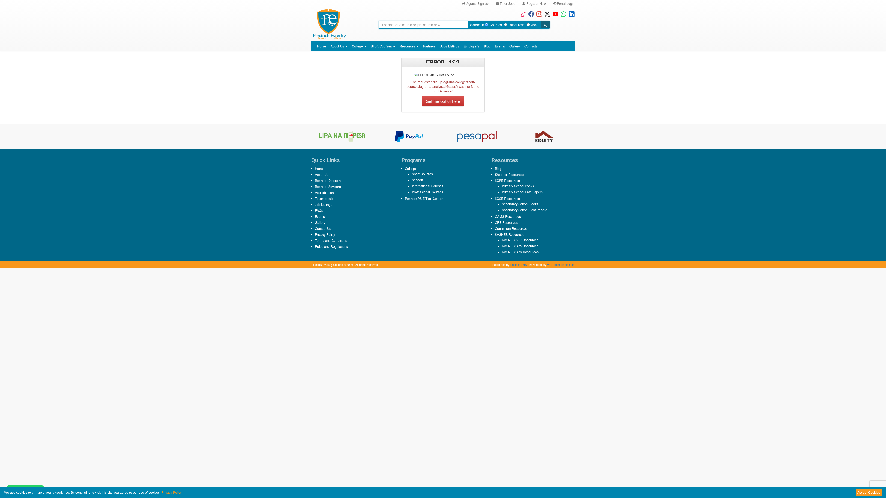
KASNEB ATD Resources (520, 239)
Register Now (535, 3)
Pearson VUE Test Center (424, 198)
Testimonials (324, 198)
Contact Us (323, 228)
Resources (516, 24)
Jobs (534, 24)
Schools (417, 180)
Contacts (530, 46)
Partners (429, 46)
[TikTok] (522, 14)
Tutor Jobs (507, 3)
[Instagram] (538, 14)
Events (500, 46)
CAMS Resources (508, 216)
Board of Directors (328, 180)
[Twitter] (546, 14)
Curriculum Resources (511, 228)
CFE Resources (506, 222)
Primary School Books (518, 186)
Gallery (514, 46)
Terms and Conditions (331, 240)
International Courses (427, 186)
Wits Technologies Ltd (561, 265)
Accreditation (324, 192)
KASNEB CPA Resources (520, 245)
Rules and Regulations (331, 246)
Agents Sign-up (477, 3)
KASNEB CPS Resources (520, 251)
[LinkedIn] (570, 14)
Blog (487, 46)
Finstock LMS (518, 265)
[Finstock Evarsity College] (329, 24)
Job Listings (323, 204)
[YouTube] (554, 14)
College (358, 46)
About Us (338, 46)
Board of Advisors (328, 186)
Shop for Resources (509, 174)
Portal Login (565, 3)
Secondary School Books (520, 204)
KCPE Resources (507, 180)
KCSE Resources (507, 198)
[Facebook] (530, 14)
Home (321, 46)
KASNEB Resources (509, 234)
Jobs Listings (449, 46)
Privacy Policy (325, 234)
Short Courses (382, 46)
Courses (496, 24)
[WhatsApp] (562, 14)
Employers (471, 46)
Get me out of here (443, 101)
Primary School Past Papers (522, 192)
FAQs (319, 210)
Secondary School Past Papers (524, 210)
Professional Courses (427, 192)
